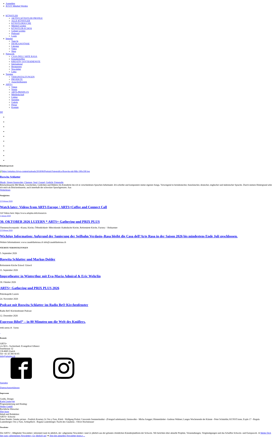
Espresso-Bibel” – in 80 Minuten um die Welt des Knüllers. (43, 322)
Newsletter (16, 69)
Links (13, 71)
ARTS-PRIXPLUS (20, 92)
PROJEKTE (17, 79)
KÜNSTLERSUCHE (21, 23)
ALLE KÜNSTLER (20, 21)
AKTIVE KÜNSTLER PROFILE (27, 18)
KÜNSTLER (12, 15)
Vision (14, 87)
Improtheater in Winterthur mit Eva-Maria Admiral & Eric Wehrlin (50, 276)
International (17, 64)
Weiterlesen (5, 190)
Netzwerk (10, 54)
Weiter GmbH (6, 406)
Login (14, 36)
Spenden (15, 99)
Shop (13, 51)
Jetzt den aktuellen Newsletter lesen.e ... (67, 435)
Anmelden (10, 3)
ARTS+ (9, 84)
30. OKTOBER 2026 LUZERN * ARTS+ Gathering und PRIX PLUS (50, 221)
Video (14, 49)
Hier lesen (4, 411)
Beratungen (16, 66)
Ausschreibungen (19, 82)
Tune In (14, 41)
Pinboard (15, 33)
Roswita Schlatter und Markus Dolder (27, 259)
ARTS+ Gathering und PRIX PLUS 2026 (29, 288)
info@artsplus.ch (7, 356)
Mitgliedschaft (17, 94)
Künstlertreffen (18, 59)
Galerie (14, 102)
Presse (14, 105)
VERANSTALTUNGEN (23, 77)
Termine (9, 74)
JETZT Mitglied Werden (17, 6)
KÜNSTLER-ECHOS (21, 28)
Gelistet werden (18, 31)
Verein (14, 89)
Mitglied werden (18, 26)
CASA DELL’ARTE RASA (24, 56)
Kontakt (15, 107)
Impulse (9, 38)
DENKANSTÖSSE (20, 43)
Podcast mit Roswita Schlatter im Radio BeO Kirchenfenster (44, 305)
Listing (14, 97)
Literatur (15, 46)
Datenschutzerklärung (10, 387)
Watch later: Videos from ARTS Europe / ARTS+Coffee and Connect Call (53, 207)
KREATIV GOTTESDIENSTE (25, 61)
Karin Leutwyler (7, 401)
